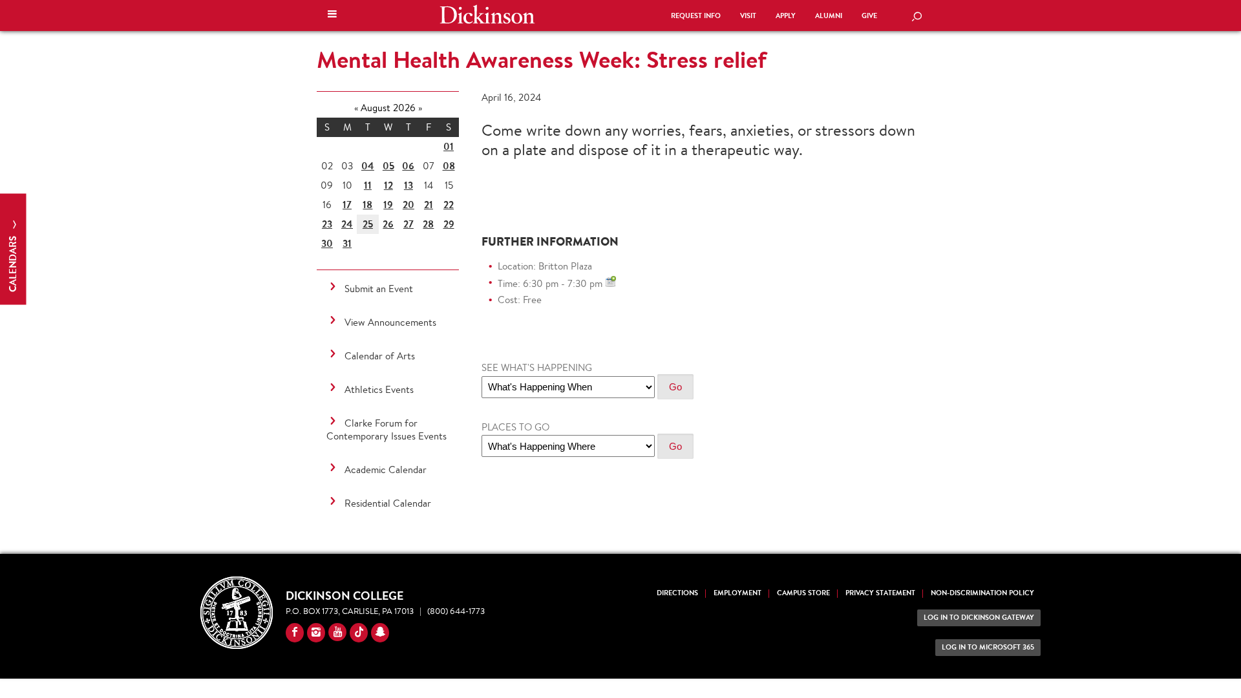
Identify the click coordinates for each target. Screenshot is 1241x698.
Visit (748, 16)
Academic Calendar (386, 469)
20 (408, 204)
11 (368, 185)
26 (388, 224)
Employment (737, 593)
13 (408, 185)
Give (869, 16)
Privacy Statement (880, 593)
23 (327, 224)
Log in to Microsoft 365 (988, 647)
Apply (786, 16)
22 (448, 204)
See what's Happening (537, 367)
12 (388, 185)
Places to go (515, 427)
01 (448, 146)
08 (449, 166)
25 (368, 224)
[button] (332, 15)
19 (388, 204)
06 (408, 166)
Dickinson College (487, 14)
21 (428, 204)
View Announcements (390, 322)
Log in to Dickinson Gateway (979, 617)
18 (367, 204)
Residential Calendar (388, 503)
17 (347, 204)
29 (448, 224)
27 (408, 224)
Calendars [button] (12, 262)
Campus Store (803, 593)
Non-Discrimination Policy (982, 593)
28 (428, 224)
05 (388, 166)
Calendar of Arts (380, 356)
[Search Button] (916, 17)
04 (367, 166)
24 (347, 224)
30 (327, 243)
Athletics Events (379, 389)
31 (347, 243)
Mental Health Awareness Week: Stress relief (542, 59)
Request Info (696, 16)
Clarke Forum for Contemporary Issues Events (386, 429)
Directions (677, 593)
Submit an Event (379, 288)
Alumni (828, 16)
